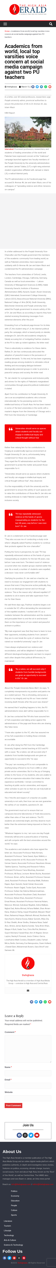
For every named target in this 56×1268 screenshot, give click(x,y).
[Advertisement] (28, 221)
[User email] (28, 990)
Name (8, 1067)
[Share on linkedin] (41, 86)
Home (7, 31)
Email (8, 1080)
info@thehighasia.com (21, 1184)
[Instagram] (25, 1135)
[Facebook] (19, 1135)
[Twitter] (31, 1135)
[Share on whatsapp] (45, 86)
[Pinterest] (24, 1258)
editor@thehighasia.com (43, 1184)
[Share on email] (49, 86)
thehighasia (22, 1263)
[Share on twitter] (37, 86)
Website (9, 1092)
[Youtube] (36, 1135)
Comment (10, 1032)
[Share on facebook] (33, 86)
